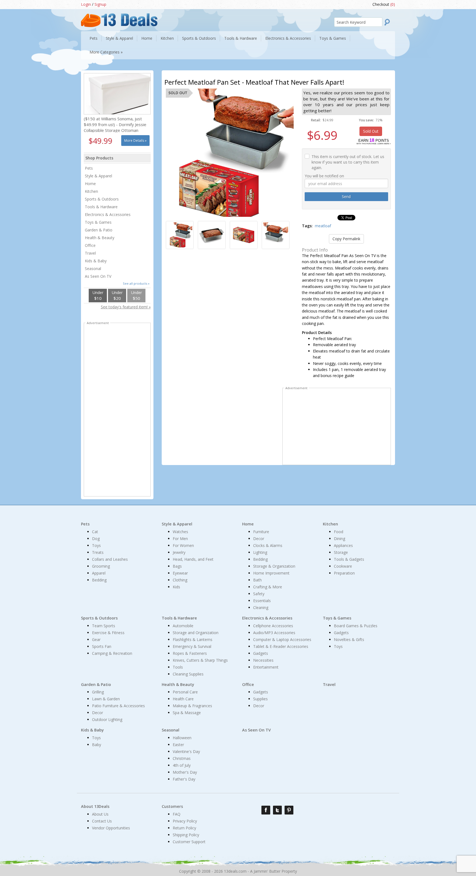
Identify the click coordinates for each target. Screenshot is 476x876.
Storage (341, 552)
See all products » (136, 283)
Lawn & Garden (106, 698)
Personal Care (185, 692)
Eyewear (180, 573)
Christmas (182, 758)
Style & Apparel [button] (119, 38)
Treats (98, 552)
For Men (180, 538)
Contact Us (102, 821)
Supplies (260, 698)
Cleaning (260, 607)
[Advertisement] (336, 427)
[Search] (388, 22)
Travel (90, 253)
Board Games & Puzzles (355, 625)
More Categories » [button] (106, 52)
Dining (339, 538)
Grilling (98, 692)
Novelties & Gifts (349, 639)
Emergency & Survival (192, 646)
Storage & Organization (274, 566)
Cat (95, 531)
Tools (178, 667)
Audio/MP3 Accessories (274, 632)
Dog (96, 538)
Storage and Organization (195, 632)
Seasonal (93, 268)
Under (98, 295)
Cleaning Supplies (188, 674)
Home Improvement (271, 573)
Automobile (183, 625)
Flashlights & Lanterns (192, 639)
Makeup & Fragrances (192, 705)
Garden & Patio (98, 230)
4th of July (182, 765)
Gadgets (260, 653)
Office (90, 245)
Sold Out (370, 131)
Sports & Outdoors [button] (199, 38)
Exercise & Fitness (108, 632)
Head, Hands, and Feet (193, 559)
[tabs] (180, 235)
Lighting (260, 552)
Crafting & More (267, 586)
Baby (96, 744)
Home (90, 183)
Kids (176, 586)
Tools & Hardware (101, 206)
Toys (96, 545)
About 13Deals (95, 806)
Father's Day (184, 779)
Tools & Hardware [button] (240, 38)
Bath (257, 580)
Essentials (262, 600)
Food (338, 531)
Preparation (344, 573)
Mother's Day (185, 772)
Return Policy (184, 827)
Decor (258, 538)
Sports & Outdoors (102, 199)
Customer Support (189, 841)
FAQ (176, 814)
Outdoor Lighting (107, 719)
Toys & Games (98, 222)
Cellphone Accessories (273, 625)
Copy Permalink (346, 238)
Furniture (261, 531)
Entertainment (265, 667)
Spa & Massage (187, 712)
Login (86, 4)
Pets (89, 168)
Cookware (343, 566)
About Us (100, 814)
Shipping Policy (186, 834)
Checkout (383, 4)
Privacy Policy (185, 821)
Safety (258, 593)
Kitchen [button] (167, 38)
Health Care (183, 698)
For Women (183, 545)
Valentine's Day (186, 751)
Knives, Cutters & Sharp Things (200, 660)
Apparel (99, 573)
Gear (96, 639)
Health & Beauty (99, 237)
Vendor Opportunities (111, 827)
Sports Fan (101, 646)
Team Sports (103, 625)
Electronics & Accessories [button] (288, 38)
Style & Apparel (98, 175)
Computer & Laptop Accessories (282, 639)
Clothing (180, 580)
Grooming (101, 566)
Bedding (99, 580)
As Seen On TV (98, 276)
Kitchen (91, 191)
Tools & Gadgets (349, 559)
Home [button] (146, 38)
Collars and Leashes (110, 559)
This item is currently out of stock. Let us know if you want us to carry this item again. (348, 162)
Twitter (277, 810)
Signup (100, 4)
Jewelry (179, 552)
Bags (177, 566)
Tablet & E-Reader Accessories (280, 646)
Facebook (265, 810)
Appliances (343, 545)
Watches (180, 531)
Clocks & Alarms (267, 545)
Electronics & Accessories (108, 214)
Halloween (182, 737)
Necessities (263, 660)
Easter (178, 744)
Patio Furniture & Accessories (118, 705)
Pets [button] (94, 38)
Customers (172, 806)
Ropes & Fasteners (190, 653)
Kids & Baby (96, 260)
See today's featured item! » (126, 306)
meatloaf (323, 225)
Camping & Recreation (112, 653)
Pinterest (289, 810)
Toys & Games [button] (332, 38)
